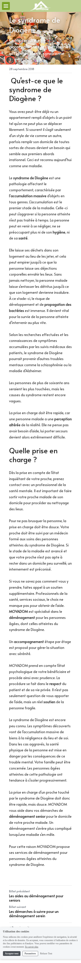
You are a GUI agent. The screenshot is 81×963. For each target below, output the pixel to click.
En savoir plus (31, 946)
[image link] (40, 5)
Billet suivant (17, 907)
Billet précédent (19, 891)
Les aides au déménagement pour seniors (36, 898)
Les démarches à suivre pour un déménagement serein (34, 913)
